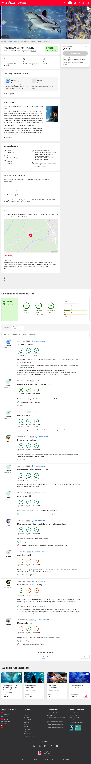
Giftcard (26, 731)
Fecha (24, 334)
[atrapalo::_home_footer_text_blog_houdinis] (34, 746)
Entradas (3, 41)
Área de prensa (51, 715)
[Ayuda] (83, 3)
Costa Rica (6, 716)
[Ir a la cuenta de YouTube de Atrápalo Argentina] (57, 746)
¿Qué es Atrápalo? (52, 712)
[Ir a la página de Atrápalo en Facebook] (45, 746)
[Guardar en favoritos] (88, 8)
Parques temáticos (24, 41)
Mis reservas (73, 715)
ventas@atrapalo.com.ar (76, 723)
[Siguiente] (87, 22)
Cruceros (26, 722)
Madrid (15, 41)
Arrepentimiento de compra (77, 712)
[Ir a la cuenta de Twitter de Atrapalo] (40, 746)
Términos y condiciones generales (56, 717)
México (5, 723)
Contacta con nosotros (76, 719)
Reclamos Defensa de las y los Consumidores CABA (55, 728)
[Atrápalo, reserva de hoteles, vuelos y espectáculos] (8, 3)
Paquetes (26, 717)
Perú (5, 728)
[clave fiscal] (71, 728)
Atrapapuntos (28, 733)
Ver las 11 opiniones (9, 94)
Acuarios (33, 41)
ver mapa (33, 51)
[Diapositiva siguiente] (88, 685)
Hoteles (26, 715)
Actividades (27, 729)
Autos (25, 724)
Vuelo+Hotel (27, 719)
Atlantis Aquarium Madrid (14, 214)
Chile (5, 712)
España (10, 41)
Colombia (6, 714)
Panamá (6, 725)
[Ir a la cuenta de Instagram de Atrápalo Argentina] (51, 746)
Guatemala (7, 721)
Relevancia (16, 334)
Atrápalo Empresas (29, 736)
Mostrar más (8, 137)
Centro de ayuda (74, 717)
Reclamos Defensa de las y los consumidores (55, 725)
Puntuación (32, 334)
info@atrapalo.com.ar (79, 722)
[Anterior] (3, 22)
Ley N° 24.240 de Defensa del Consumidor (55, 722)
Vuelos (26, 712)
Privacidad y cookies (52, 719)
